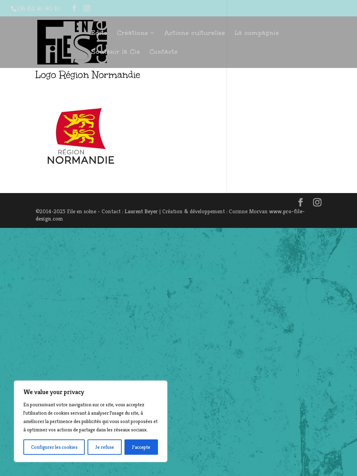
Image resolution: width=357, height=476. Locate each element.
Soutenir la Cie (115, 52)
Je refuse (104, 447)
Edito (99, 33)
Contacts (164, 52)
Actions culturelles (195, 33)
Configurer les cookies (54, 447)
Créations (132, 33)
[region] (90, 421)
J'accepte (141, 447)
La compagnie (257, 33)
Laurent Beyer (141, 211)
